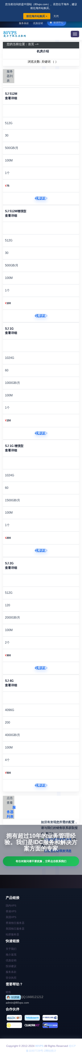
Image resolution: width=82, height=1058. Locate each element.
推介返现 (11, 954)
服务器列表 (11, 811)
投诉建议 (11, 966)
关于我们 (11, 948)
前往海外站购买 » (36, 16)
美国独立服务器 (15, 928)
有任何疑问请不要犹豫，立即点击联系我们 (41, 861)
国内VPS (11, 905)
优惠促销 (38, 23)
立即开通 (41, 198)
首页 (31, 44)
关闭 (56, 16)
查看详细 (11, 98)
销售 (8, 992)
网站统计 (51, 1050)
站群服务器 (12, 934)
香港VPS (11, 911)
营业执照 (11, 977)
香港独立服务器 (15, 922)
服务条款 (24, 23)
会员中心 (58, 22)
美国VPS (11, 917)
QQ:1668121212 (32, 997)
